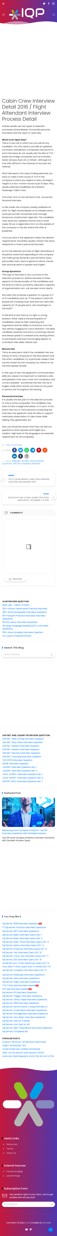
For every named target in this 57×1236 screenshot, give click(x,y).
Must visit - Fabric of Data (15, 605)
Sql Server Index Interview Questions (21, 981)
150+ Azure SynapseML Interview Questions (24, 612)
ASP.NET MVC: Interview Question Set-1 (22, 781)
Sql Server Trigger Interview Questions (22, 996)
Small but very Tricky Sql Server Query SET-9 (25, 963)
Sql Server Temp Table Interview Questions (24, 999)
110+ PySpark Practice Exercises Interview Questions (23, 617)
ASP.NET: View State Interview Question (22, 742)
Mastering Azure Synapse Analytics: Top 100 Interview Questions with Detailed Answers (24, 832)
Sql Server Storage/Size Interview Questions (25, 1013)
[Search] (53, 15)
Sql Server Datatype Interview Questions (23, 974)
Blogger (47, 1222)
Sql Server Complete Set (15, 1031)
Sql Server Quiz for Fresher (16, 1020)
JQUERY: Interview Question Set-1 (19, 767)
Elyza (27, 1222)
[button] (14, 450)
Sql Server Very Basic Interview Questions (23, 1017)
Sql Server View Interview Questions (20, 978)
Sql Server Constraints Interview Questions (24, 1010)
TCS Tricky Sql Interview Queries (19, 985)
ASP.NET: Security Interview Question (21, 753)
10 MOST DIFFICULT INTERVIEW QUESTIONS (24, 1042)
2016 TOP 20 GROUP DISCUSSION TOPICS (23, 1052)
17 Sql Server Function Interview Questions (24, 927)
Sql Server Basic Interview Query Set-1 (22, 934)
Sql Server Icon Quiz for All (15, 1024)
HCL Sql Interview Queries (15, 989)
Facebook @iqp (14, 1171)
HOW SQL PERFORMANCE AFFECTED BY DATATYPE (28, 1056)
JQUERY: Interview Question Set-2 (19, 770)
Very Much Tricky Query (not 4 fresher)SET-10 (26, 966)
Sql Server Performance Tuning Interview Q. (25, 1006)
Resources (11, 1144)
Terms (9, 1148)
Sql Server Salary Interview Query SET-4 (23, 945)
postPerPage (13, 1175)
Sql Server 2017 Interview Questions (20, 931)
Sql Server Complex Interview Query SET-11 (24, 970)
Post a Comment (13, 445)
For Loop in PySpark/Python (16, 635)
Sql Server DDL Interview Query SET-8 (21, 959)
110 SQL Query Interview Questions (19, 622)
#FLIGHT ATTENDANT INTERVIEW (26, 463)
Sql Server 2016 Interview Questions (20, 1003)
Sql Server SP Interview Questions (19, 992)
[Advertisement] (28, 59)
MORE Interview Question (15, 763)
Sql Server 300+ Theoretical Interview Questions (27, 1027)
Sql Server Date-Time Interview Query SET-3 (25, 941)
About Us (11, 1152)
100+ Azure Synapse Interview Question (22, 632)
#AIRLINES (16, 461)
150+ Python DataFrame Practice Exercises (24, 608)
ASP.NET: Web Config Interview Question (23, 738)
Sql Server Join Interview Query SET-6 (21, 952)
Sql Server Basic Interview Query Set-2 (22, 938)
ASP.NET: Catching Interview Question (21, 756)
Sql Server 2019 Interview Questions (20, 923)
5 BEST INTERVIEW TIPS (14, 1045)
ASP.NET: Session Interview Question (20, 745)
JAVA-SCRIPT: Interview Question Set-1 (22, 774)
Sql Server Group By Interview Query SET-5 (24, 948)
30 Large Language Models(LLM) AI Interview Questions (25, 627)
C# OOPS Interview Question (17, 760)
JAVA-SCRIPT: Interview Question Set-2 (22, 777)
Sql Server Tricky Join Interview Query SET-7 (25, 956)
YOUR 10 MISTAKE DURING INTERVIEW (21, 1049)
